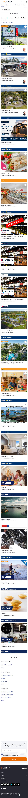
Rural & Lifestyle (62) (6, 697)
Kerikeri (2, 6)
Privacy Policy (17, 793)
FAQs (16, 794)
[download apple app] (5, 784)
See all (2, 667)
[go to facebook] (4, 788)
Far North (23, 4)
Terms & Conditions (5, 794)
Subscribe (14, 759)
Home (2, 4)
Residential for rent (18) (7, 694)
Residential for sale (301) (7, 691)
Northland (17, 4)
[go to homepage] (7, 2)
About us (11, 793)
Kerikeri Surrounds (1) (6, 664)
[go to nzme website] (24, 768)
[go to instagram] (1, 788)
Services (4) (4, 681)
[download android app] (15, 784)
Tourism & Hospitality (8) (7, 675)
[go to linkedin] (6, 788)
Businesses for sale (9, 4)
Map (12, 22)
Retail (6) (3, 678)
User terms (12, 794)
